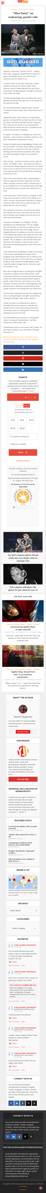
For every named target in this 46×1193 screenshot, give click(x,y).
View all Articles (22, 732)
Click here (23, 893)
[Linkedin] (17, 1103)
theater (35, 339)
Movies (29, 624)
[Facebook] (11, 1103)
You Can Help (23, 779)
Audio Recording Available (16, 624)
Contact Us (23, 1190)
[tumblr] (22, 1103)
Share (23, 965)
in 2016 (30, 391)
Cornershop (23, 1186)
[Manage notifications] (41, 1188)
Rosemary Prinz (25, 339)
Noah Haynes (14, 847)
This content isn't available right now (23, 985)
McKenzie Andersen (35, 679)
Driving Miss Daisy (17, 337)
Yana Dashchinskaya (35, 632)
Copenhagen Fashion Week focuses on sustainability (20, 844)
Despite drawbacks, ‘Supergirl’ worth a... (21, 852)
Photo (14, 962)
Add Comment (20, 632)
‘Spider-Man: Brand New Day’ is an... (22, 836)
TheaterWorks (9, 342)
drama (6, 337)
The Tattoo (23, 9)
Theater (31, 9)
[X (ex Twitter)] (34, 1103)
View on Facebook (13, 965)
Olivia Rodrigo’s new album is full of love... (21, 860)
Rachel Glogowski (29, 21)
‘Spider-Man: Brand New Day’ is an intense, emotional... (23, 674)
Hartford (29, 337)
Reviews (15, 9)
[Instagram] (28, 1103)
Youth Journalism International (25, 945)
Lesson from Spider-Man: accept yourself (23, 628)
